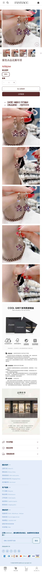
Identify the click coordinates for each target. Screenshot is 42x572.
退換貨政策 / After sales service (10, 475)
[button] (3, 2)
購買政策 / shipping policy (9, 505)
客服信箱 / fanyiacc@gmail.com (10, 517)
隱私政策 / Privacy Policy (9, 472)
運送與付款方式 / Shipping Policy (11, 479)
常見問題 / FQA (6, 527)
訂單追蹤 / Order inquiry (9, 498)
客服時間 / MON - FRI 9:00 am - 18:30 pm (13, 513)
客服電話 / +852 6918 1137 (9, 520)
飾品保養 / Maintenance (8, 494)
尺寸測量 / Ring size (7, 491)
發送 (36, 541)
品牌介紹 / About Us (7, 468)
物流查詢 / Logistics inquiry (9, 501)
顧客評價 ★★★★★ (8, 524)
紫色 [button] (5, 74)
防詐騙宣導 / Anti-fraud (8, 482)
